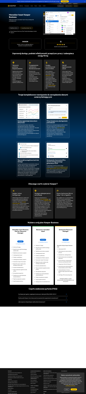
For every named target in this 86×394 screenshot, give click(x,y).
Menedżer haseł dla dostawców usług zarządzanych (17, 384)
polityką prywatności (70, 385)
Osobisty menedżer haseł (12, 391)
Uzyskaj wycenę (60, 5)
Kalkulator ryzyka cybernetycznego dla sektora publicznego (51, 387)
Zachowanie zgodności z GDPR (36, 376)
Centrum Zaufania (34, 374)
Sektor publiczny (10, 388)
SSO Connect (33, 392)
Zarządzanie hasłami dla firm (13, 374)
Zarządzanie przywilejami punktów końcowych (16, 377)
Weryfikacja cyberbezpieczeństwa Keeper (50, 389)
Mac (44, 393)
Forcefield (9, 390)
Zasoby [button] (40, 5)
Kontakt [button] (44, 5)
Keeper (12, 6)
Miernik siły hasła (46, 383)
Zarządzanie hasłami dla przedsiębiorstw (15, 372)
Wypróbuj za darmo (69, 5)
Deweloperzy (33, 387)
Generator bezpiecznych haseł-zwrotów (50, 378)
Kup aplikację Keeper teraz (26, 28)
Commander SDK (34, 390)
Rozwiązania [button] (27, 5)
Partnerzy (64, 3)
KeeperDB (10, 379)
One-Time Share (61, 127)
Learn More (64, 1)
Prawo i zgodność (34, 380)
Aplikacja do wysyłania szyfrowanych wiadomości (52, 380)
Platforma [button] (21, 5)
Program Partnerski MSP (65, 392)
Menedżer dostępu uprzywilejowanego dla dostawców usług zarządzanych (18, 386)
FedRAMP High (47, 200)
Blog (60, 3)
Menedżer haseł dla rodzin (12, 393)
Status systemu (33, 383)
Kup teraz (75, 5)
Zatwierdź (74, 389)
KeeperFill (48, 75)
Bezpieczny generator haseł (48, 376)
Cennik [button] (32, 5)
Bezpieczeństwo (33, 372)
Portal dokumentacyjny (34, 389)
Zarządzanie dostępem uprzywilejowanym (15, 376)
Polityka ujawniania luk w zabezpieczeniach (35, 378)
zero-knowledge (44, 199)
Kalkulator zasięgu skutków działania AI (50, 385)
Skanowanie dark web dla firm (48, 375)
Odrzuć (66, 389)
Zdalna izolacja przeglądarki (12, 380)
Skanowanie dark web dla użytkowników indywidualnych (50, 373)
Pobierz (35, 5)
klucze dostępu (52, 85)
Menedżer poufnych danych (12, 382)
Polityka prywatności (34, 381)
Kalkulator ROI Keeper (47, 381)
